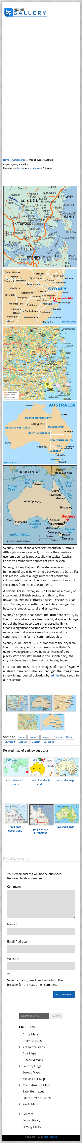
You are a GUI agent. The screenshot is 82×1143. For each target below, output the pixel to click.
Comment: (14, 886)
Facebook (33, 737)
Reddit (69, 737)
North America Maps (36, 1085)
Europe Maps (31, 1072)
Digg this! (23, 741)
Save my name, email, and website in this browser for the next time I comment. (35, 982)
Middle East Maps (34, 1079)
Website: (13, 959)
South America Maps (36, 1098)
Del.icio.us (49, 741)
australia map (65, 780)
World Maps (30, 1104)
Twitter (21, 737)
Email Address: (17, 941)
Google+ (46, 737)
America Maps (32, 1041)
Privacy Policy (31, 1127)
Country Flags (31, 1066)
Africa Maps (30, 1034)
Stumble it (10, 741)
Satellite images (33, 1091)
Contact (27, 1114)
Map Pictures (50, 1136)
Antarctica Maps (33, 1047)
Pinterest (58, 737)
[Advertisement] (43, 27)
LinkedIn (36, 741)
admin (18, 168)
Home (6, 159)
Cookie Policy (31, 1120)
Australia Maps (19, 159)
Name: (12, 924)
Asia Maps (29, 1053)
